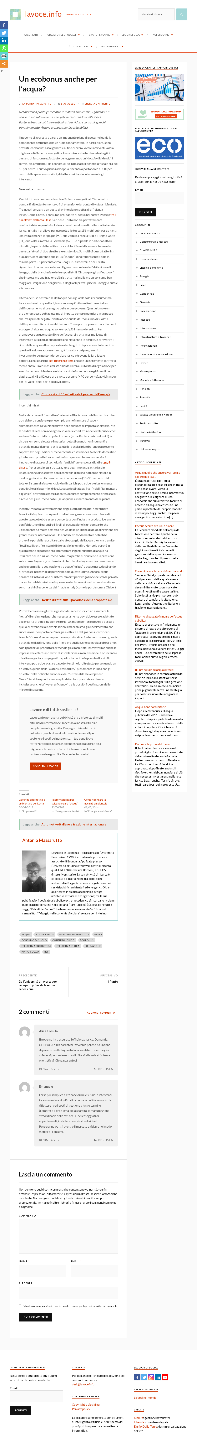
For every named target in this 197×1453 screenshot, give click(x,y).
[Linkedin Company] (158, 1377)
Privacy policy (81, 1409)
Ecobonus (87, 940)
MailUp (138, 1417)
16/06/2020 (68, 103)
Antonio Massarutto (37, 103)
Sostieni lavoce (110, 46)
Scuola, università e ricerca (156, 414)
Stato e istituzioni (150, 432)
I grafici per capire (99, 34)
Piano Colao (30, 951)
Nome (24, 1261)
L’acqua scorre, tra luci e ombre (154, 526)
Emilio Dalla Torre (145, 1426)
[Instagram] (151, 1377)
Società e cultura (150, 423)
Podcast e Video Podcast (61, 34)
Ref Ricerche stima (61, 360)
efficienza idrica (68, 946)
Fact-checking (160, 34)
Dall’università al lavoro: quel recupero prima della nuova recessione (38, 985)
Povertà (145, 397)
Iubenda (139, 1422)
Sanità (143, 406)
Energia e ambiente (97, 103)
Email (76, 1261)
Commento (28, 1215)
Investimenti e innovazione (156, 354)
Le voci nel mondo (145, 1397)
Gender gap (147, 293)
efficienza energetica (36, 946)
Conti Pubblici (148, 250)
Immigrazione (148, 311)
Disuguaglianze (149, 259)
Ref (46, 951)
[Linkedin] (4, 40)
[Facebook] (4, 25)
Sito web (26, 1283)
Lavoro (144, 363)
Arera (98, 934)
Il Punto (113, 981)
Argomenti (31, 34)
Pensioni (145, 388)
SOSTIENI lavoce (45, 766)
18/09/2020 (52, 1140)
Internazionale (149, 345)
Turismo (145, 440)
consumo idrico (63, 940)
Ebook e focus (131, 34)
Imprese (145, 319)
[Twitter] (4, 33)
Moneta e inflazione (152, 380)
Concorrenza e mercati (154, 241)
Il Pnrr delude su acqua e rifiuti (154, 669)
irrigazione (93, 946)
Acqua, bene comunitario (150, 707)
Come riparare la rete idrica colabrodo (159, 571)
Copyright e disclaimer (86, 1404)
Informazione (148, 328)
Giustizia (145, 302)
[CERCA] (181, 14)
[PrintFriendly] (4, 56)
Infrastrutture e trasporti (155, 337)
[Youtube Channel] (165, 1377)
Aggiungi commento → (102, 1012)
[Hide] (1, 71)
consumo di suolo (34, 940)
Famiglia (144, 276)
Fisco (143, 285)
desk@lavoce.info (83, 1384)
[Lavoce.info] (38, 14)
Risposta (105, 1069)
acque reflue (45, 934)
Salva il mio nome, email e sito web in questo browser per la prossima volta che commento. (70, 1306)
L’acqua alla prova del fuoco (152, 744)
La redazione (81, 46)
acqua (26, 934)
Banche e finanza (150, 233)
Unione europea (149, 449)
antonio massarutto (74, 934)
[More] (4, 64)
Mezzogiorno (148, 371)
